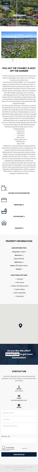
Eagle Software (21, 469)
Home (6, 3)
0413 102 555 (19, 391)
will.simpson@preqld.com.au (19, 400)
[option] (19, 45)
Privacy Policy (30, 467)
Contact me (12, 354)
